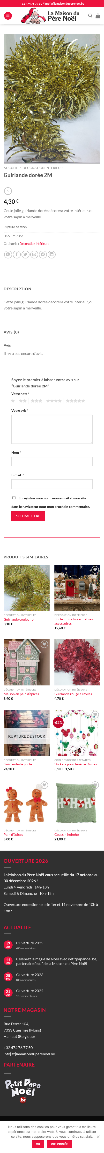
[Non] (98, 1138)
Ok (38, 1144)
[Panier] (98, 15)
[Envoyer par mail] (34, 255)
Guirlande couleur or (19, 619)
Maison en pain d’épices (21, 694)
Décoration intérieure (43, 168)
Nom (16, 452)
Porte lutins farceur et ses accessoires (73, 621)
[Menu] (8, 16)
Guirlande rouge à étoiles (73, 694)
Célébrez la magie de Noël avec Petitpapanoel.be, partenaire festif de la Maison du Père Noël (56, 961)
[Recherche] (90, 15)
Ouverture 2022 (29, 990)
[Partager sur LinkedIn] (52, 255)
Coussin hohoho (66, 835)
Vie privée (59, 1144)
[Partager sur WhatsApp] (8, 255)
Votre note (20, 394)
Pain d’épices (13, 835)
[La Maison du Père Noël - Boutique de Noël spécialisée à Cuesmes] (51, 15)
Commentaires (26, 948)
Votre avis (20, 410)
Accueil (11, 168)
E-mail (17, 475)
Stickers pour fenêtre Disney (75, 764)
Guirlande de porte (18, 764)
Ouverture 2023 (29, 974)
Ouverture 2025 (29, 942)
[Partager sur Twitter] (26, 255)
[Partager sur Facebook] (17, 255)
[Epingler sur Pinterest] (43, 255)
